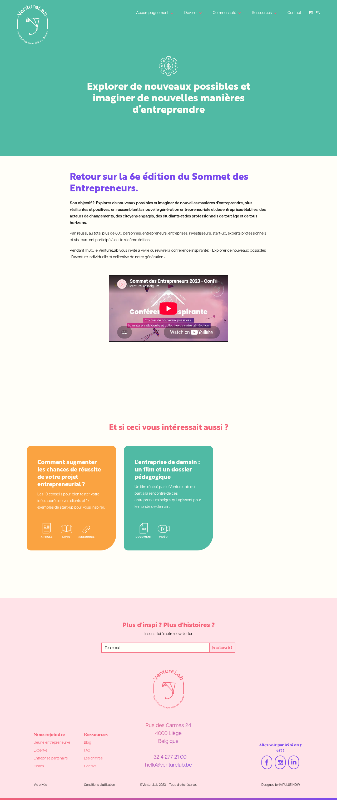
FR (311, 13)
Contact (294, 13)
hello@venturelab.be (168, 765)
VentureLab (108, 251)
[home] (32, 24)
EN (318, 13)
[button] (155, 13)
